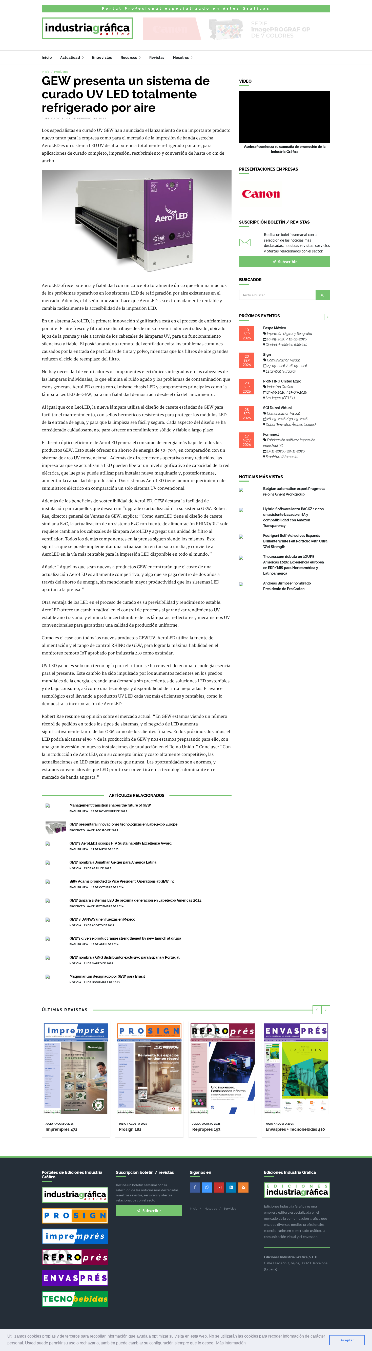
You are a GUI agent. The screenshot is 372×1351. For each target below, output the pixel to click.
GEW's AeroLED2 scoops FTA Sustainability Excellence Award (121, 843)
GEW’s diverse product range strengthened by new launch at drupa (125, 938)
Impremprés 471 (61, 1129)
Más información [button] (231, 1343)
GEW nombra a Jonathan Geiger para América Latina (113, 862)
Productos (61, 72)
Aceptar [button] (347, 1340)
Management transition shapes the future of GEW (110, 805)
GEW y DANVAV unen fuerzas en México (102, 919)
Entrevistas (102, 58)
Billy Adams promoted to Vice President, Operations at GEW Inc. (122, 881)
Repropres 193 (206, 1129)
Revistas (156, 58)
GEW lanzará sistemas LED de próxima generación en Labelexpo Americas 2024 (135, 900)
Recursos (129, 58)
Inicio (47, 58)
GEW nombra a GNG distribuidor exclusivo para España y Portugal (124, 957)
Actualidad (70, 58)
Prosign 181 (130, 1129)
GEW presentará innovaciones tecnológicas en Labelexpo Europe (123, 824)
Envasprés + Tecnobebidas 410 (295, 1129)
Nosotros (181, 58)
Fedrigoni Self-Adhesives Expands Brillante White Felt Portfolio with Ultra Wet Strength (295, 541)
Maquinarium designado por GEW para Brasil (107, 976)
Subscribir (287, 261)
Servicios (230, 1208)
